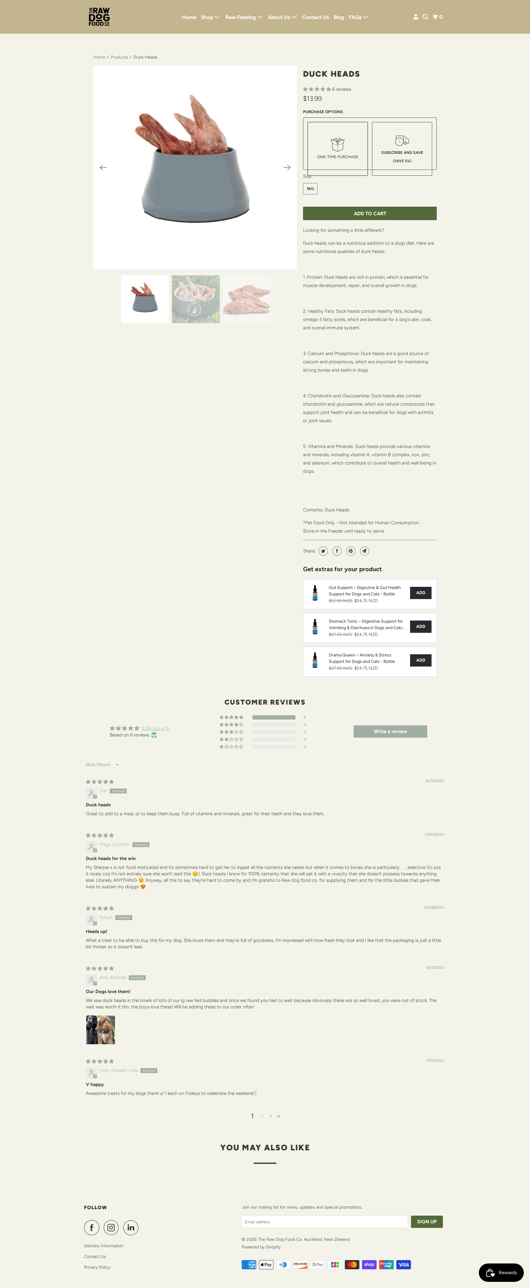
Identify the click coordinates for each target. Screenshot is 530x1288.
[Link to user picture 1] (100, 1030)
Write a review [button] (390, 731)
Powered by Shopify (261, 1247)
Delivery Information (103, 1245)
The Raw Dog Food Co (280, 1239)
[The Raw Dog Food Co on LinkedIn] (132, 1227)
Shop (207, 17)
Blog (339, 17)
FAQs (356, 17)
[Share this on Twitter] (322, 551)
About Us (279, 17)
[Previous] (103, 167)
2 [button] (262, 1116)
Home (189, 17)
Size (307, 176)
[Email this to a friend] (364, 551)
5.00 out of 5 (155, 728)
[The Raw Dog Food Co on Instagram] (113, 1227)
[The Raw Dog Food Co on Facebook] (93, 1227)
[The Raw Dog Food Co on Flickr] (144, 1227)
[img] (100, 782)
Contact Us (315, 17)
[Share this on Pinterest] (350, 551)
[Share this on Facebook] (336, 551)
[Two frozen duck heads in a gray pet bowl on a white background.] (195, 167)
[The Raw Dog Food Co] (111, 17)
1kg (310, 188)
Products (119, 57)
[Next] (287, 167)
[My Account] (416, 17)
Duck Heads (331, 74)
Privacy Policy (97, 1267)
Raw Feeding (241, 17)
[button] (317, 89)
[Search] (425, 17)
